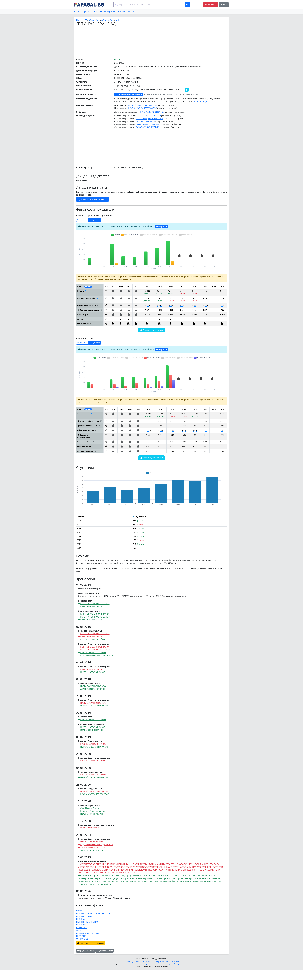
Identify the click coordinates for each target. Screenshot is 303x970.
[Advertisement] (151, 42)
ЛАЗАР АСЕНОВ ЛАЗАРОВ (147, 127)
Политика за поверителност (155, 961)
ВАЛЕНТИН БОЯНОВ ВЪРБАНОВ (95, 603)
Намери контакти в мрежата (130, 94)
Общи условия (133, 961)
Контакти (174, 961)
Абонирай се (210, 4)
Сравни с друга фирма (152, 330)
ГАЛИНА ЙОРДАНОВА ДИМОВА (94, 614)
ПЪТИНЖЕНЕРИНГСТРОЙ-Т (88, 922)
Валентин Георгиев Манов (148, 124)
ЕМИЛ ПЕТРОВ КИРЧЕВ (91, 606)
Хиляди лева (82, 220)
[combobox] (148, 4)
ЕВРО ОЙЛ (81, 936)
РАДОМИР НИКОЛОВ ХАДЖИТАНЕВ (96, 655)
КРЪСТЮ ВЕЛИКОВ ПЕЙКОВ (93, 639)
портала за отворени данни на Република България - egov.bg (166, 964)
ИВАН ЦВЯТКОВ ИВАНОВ (91, 730)
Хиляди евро (94, 220)
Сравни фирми (83, 11)
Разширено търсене (105, 11)
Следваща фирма (103, 951)
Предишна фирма (86, 951)
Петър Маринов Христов (91, 814)
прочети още (200, 101)
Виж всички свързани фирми (91, 943)
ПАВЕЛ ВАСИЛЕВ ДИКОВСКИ (93, 686)
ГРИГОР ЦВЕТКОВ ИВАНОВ (151, 112)
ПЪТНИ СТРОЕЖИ (84, 916)
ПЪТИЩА (80, 910)
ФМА (78, 930)
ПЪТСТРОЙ (81, 924)
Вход (224, 4)
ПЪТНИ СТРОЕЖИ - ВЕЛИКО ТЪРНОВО (93, 913)
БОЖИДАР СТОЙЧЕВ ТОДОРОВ (142, 108)
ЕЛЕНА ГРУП (81, 927)
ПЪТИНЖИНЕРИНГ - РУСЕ (87, 933)
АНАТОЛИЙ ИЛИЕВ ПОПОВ (92, 689)
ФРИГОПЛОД (82, 939)
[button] (106, 292)
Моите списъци (126, 11)
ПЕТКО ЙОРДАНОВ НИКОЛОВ (142, 105)
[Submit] (116, 4)
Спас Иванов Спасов (145, 121)
